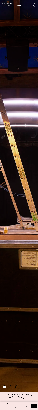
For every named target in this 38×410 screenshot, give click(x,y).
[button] (19, 4)
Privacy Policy (14, 408)
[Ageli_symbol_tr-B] (34, 5)
